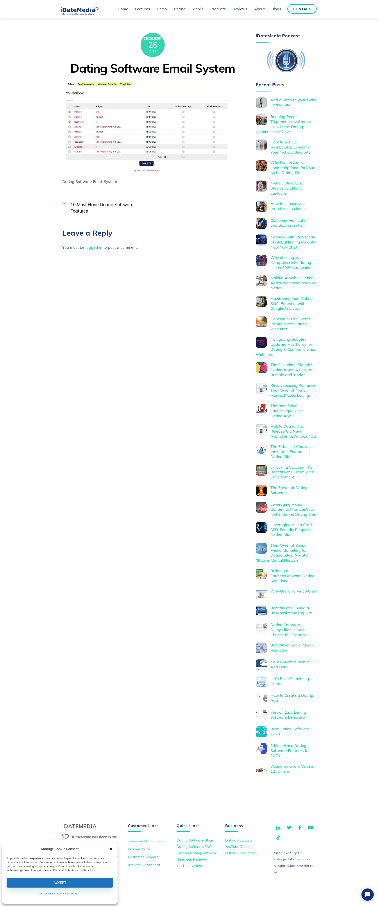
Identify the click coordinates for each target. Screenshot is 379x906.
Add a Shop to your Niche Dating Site (293, 102)
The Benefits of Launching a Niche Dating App (287, 410)
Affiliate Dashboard (144, 865)
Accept (60, 883)
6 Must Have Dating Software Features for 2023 (290, 750)
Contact (302, 9)
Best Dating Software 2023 (289, 731)
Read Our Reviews (192, 859)
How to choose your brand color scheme (288, 206)
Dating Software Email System (152, 68)
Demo (162, 9)
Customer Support (143, 857)
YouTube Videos (190, 865)
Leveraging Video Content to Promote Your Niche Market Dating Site (292, 509)
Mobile (198, 9)
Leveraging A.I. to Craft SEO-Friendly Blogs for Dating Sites (291, 529)
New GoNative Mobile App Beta (289, 664)
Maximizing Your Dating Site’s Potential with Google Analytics (291, 303)
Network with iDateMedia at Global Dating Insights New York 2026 (293, 242)
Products (218, 9)
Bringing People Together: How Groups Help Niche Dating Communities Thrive (283, 124)
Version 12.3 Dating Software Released (288, 715)
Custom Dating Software (197, 853)
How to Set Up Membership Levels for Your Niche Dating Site (290, 147)
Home (123, 9)
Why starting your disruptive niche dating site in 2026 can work (290, 262)
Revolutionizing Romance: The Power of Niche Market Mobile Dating (293, 390)
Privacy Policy (139, 849)
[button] (111, 849)
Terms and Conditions (145, 841)
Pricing (180, 9)
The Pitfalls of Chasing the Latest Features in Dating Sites (290, 451)
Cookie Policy (47, 893)
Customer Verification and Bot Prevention (289, 223)
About (259, 9)
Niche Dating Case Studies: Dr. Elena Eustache (287, 188)
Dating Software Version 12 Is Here (292, 769)
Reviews (240, 9)
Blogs (276, 9)
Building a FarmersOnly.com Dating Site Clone (292, 575)
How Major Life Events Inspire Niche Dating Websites (290, 323)
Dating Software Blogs (195, 840)
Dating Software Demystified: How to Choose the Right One (290, 629)
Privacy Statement (68, 893)
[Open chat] (367, 894)
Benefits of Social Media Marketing (292, 647)
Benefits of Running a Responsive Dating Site (291, 610)
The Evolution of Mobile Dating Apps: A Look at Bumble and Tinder (291, 369)
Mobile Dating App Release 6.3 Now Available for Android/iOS (293, 431)
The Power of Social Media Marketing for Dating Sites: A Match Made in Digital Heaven (283, 553)
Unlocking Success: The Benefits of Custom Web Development (292, 472)
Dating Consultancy (241, 853)
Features (142, 9)
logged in (94, 247)
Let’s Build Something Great (289, 681)
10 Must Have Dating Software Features (101, 208)
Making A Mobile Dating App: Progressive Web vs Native (293, 282)
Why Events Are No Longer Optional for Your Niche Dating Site (292, 167)
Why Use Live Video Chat (293, 591)
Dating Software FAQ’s (195, 846)
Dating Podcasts (238, 840)
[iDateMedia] (79, 13)
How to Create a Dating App (291, 698)
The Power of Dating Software (288, 490)
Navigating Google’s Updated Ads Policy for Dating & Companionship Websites (285, 347)
